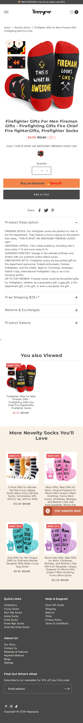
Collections (10, 605)
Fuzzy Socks (11, 608)
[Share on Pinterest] (53, 210)
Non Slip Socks (13, 612)
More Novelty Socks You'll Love (41, 435)
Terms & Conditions (56, 623)
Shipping (50, 608)
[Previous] (9, 43)
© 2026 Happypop (27, 711)
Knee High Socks (14, 623)
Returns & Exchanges (22, 310)
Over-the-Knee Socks (16, 627)
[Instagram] (11, 707)
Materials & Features (16, 651)
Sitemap (8, 662)
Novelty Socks (22, 27)
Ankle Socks (11, 616)
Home (7, 27)
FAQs (48, 616)
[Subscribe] (67, 688)
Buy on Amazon (41, 183)
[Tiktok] (16, 707)
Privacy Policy (53, 619)
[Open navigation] (6, 12)
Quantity (42, 163)
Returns (49, 612)
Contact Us (10, 648)
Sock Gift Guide (54, 605)
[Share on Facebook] (39, 210)
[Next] (19, 43)
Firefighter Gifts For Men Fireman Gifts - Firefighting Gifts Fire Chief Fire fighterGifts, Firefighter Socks (21, 402)
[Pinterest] (6, 707)
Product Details (18, 323)
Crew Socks (11, 619)
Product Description (21, 222)
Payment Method (14, 655)
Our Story (9, 644)
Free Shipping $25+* (22, 297)
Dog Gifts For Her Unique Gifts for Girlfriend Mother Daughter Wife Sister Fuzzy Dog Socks (22, 562)
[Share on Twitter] (46, 210)
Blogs (7, 659)
